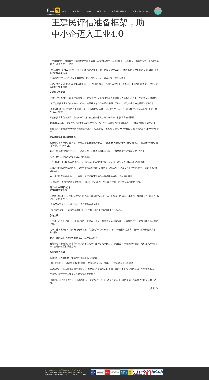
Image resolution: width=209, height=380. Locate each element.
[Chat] (158, 11)
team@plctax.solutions (52, 374)
